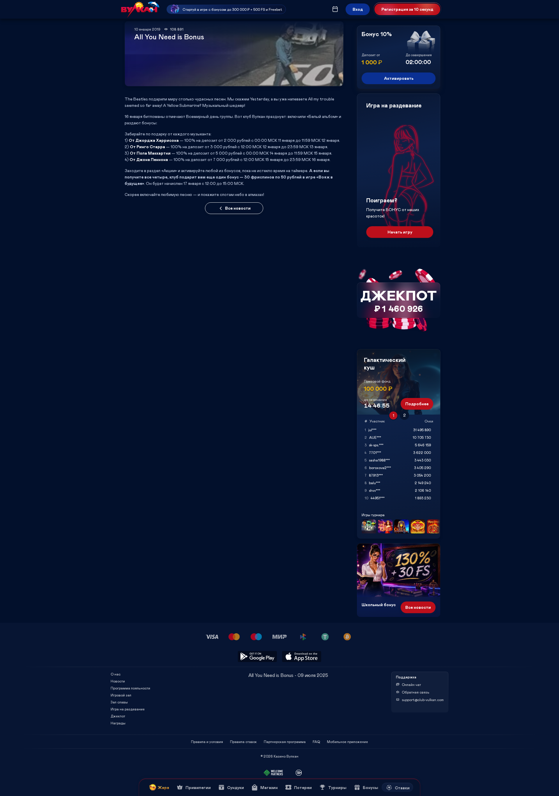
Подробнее (417, 403)
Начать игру (400, 232)
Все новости (238, 208)
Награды (118, 723)
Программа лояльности (130, 688)
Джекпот (118, 716)
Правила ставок (243, 741)
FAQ (316, 741)
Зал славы (119, 702)
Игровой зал (121, 695)
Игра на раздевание (128, 709)
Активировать (398, 78)
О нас (116, 674)
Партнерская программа (285, 741)
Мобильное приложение (347, 741)
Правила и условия (207, 741)
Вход (358, 9)
